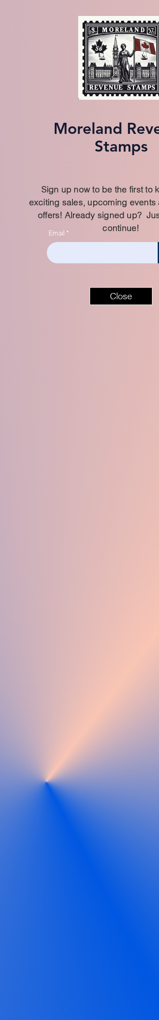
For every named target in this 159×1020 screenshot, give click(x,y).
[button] (121, 296)
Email (56, 233)
